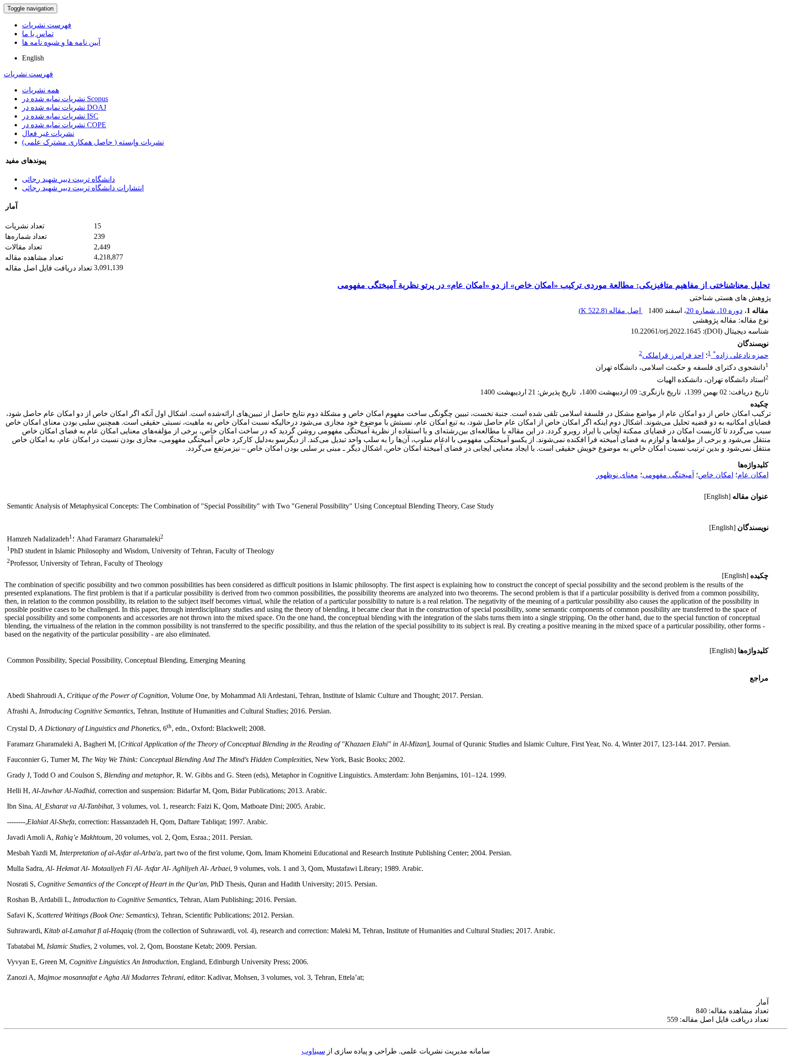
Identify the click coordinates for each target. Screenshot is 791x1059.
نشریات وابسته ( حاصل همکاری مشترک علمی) (93, 142)
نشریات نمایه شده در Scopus (65, 99)
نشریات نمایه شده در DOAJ (64, 107)
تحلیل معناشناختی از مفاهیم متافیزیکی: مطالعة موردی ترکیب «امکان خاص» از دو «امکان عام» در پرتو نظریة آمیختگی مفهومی (553, 285)
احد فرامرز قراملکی (673, 355)
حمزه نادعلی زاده (741, 355)
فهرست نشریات (46, 25)
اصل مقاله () (611, 310)
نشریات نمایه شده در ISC (60, 116)
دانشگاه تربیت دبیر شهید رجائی (68, 179)
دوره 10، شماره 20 (714, 310)
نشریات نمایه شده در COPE (64, 125)
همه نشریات (40, 90)
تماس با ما (38, 34)
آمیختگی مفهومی (668, 475)
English (33, 58)
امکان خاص (715, 475)
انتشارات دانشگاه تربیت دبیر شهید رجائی (83, 188)
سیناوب (313, 1051)
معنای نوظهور (617, 475)
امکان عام (753, 475)
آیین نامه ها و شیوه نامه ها (61, 42)
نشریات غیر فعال (48, 133)
